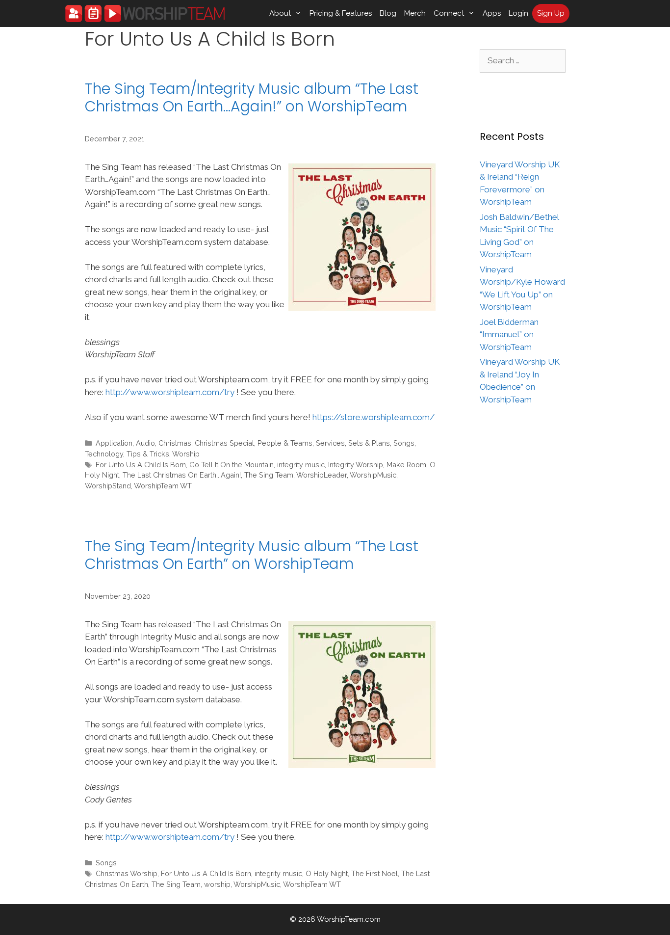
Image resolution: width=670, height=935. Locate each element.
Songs (403, 443)
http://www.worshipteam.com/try (169, 392)
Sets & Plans (369, 443)
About (280, 13)
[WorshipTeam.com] (145, 13)
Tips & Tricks (148, 454)
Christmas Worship (126, 873)
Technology (104, 454)
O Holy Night (327, 873)
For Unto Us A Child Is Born (141, 464)
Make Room (406, 464)
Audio (145, 443)
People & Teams (285, 443)
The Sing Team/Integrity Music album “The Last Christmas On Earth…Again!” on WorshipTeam (251, 97)
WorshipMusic (373, 475)
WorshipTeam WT (163, 485)
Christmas (174, 443)
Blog (388, 13)
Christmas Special (224, 443)
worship (217, 884)
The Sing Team (268, 475)
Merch (415, 13)
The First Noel (374, 873)
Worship (186, 454)
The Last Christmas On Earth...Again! (182, 475)
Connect (449, 13)
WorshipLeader (321, 475)
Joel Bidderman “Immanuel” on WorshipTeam (509, 334)
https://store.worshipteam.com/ (373, 417)
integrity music (301, 464)
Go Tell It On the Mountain (231, 464)
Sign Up (551, 13)
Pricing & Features (340, 13)
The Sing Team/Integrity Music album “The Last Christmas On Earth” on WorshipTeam (251, 554)
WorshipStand (108, 485)
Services (330, 443)
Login (518, 13)
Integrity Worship (355, 464)
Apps (492, 13)
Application (114, 443)
